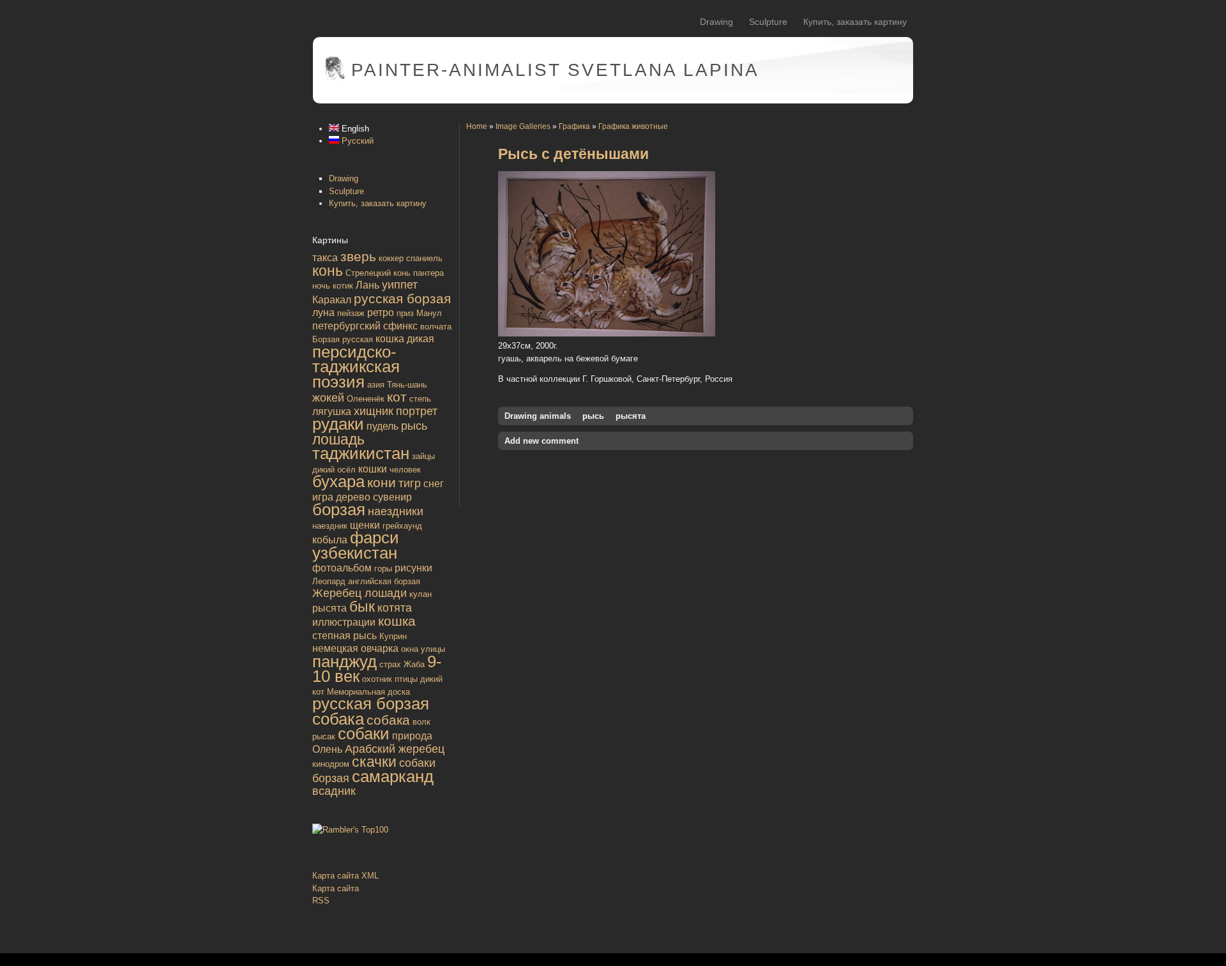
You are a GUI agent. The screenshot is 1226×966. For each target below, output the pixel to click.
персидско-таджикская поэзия (356, 366)
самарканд (393, 776)
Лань (367, 285)
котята (394, 607)
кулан (420, 594)
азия (375, 384)
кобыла (329, 539)
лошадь (338, 439)
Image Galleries (523, 126)
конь (327, 270)
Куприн (393, 636)
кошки (372, 469)
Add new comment (541, 441)
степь (420, 399)
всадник (334, 791)
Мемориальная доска (368, 692)
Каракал (331, 299)
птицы (406, 679)
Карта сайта (335, 888)
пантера (428, 273)
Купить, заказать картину (855, 22)
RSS (320, 900)
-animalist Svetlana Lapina (555, 70)
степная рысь (344, 635)
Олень (327, 749)
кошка (397, 621)
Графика (574, 126)
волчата (435, 326)
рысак (323, 736)
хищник (373, 411)
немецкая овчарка (355, 648)
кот (397, 396)
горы (383, 568)
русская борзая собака (370, 711)
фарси (374, 537)
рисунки (413, 567)
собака (388, 720)
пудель (382, 426)
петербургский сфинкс (365, 326)
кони (381, 482)
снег (433, 483)
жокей (328, 397)
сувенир (392, 497)
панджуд (344, 661)
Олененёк (365, 399)
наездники (395, 511)
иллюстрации (343, 622)
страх (390, 664)
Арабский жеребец (394, 749)
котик (343, 286)
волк (421, 722)
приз (405, 313)
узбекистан (354, 552)
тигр (409, 483)
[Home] (335, 78)
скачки (374, 761)
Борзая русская (342, 339)
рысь (414, 425)
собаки (364, 733)
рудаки (338, 424)
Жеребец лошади (359, 593)
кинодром (330, 764)
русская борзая (402, 298)
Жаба (414, 664)
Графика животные (633, 126)
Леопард (328, 581)
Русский (356, 141)
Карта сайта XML (345, 875)
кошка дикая (404, 338)
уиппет (400, 284)
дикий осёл (334, 469)
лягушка (331, 411)
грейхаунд (402, 526)
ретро (380, 312)
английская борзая (384, 581)
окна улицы (423, 649)
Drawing (716, 22)
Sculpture (768, 22)
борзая (338, 509)
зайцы (423, 456)
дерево (353, 497)
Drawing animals (537, 416)
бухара (338, 481)
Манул (429, 313)
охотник (377, 679)
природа (412, 735)
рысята (329, 608)
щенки (365, 525)
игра (322, 497)
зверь (358, 256)
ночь (321, 286)
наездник (329, 526)
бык (362, 606)
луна (323, 312)
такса (325, 257)
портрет (416, 411)
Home (476, 126)
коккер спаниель (411, 258)
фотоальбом (342, 567)
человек (405, 469)
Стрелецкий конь (378, 273)
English (354, 128)
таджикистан (360, 453)
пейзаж (351, 313)
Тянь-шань (407, 384)
